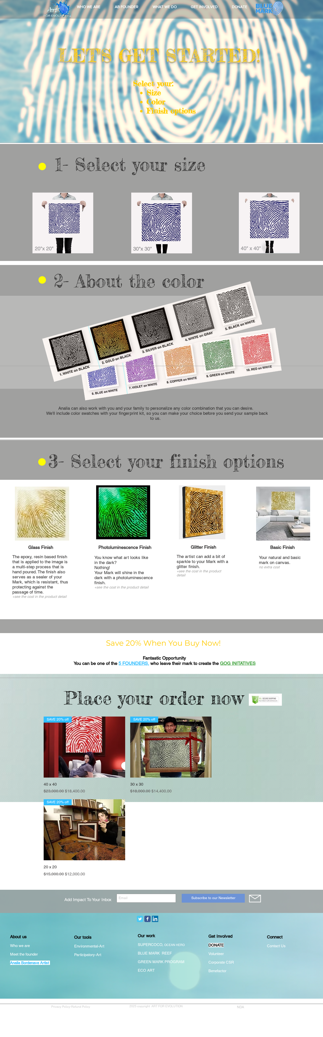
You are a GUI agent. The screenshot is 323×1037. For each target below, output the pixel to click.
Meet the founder (24, 954)
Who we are (20, 945)
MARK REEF (161, 953)
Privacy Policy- (61, 1007)
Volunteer (216, 954)
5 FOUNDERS (133, 663)
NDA (240, 1007)
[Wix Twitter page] (140, 919)
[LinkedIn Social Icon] (155, 919)
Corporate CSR (221, 962)
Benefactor (217, 971)
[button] (88, 7)
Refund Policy (81, 1007)
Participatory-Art (87, 955)
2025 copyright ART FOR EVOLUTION (156, 1006)
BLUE (143, 953)
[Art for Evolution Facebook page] (147, 919)
